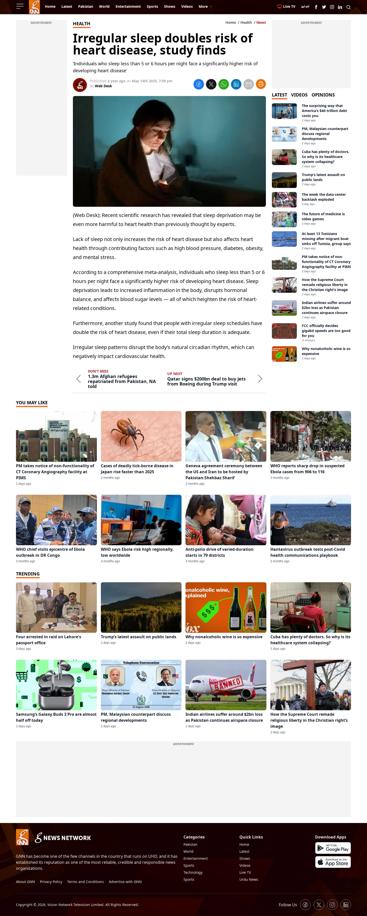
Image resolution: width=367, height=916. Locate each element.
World (188, 851)
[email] (248, 85)
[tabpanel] (311, 232)
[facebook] (198, 85)
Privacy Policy (51, 881)
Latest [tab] (279, 95)
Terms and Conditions (85, 881)
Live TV (245, 872)
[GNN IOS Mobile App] (333, 862)
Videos (244, 865)
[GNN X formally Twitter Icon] (324, 7)
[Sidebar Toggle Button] (20, 6)
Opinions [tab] (323, 95)
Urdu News (248, 879)
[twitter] (211, 85)
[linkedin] (236, 85)
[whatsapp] (223, 85)
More (203, 6)
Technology (193, 872)
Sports (189, 865)
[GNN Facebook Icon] (316, 7)
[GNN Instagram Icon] (332, 7)
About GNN (25, 881)
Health (246, 22)
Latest (244, 851)
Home (230, 22)
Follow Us (288, 905)
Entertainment (196, 858)
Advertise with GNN (125, 881)
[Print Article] (261, 84)
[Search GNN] (348, 7)
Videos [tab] (299, 95)
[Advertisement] (41, 101)
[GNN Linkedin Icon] (340, 7)
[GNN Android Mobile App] (333, 848)
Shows (244, 858)
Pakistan (190, 844)
